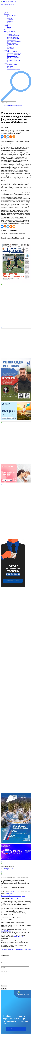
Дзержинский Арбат (13, 57)
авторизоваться (5, 235)
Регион (9, 24)
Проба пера (10, 48)
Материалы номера (9, 31)
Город (9, 22)
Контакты (10, 66)
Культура (9, 18)
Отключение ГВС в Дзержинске (13, 105)
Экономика (10, 19)
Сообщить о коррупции (13, 69)
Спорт (9, 16)
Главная (6, 12)
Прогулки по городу (13, 45)
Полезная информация (13, 60)
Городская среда (11, 40)
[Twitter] (7, 136)
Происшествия (11, 15)
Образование (11, 47)
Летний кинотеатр (12, 59)
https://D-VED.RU (16, 898)
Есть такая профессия (13, 38)
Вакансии (10, 61)
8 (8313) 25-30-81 (14, 891)
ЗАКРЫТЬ (3, 988)
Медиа (6, 25)
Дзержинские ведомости (7, 4)
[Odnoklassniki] (5, 136)
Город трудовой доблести (14, 41)
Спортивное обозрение (13, 32)
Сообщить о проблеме (16, 1029)
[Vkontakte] (2, 136)
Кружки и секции (12, 56)
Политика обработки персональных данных (13, 896)
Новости (6, 14)
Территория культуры (13, 35)
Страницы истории (12, 44)
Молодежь (10, 21)
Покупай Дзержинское (13, 54)
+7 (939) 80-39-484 (8, 869)
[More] (14, 136)
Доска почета (11, 34)
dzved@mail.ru (9, 893)
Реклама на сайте (12, 64)
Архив (9, 67)
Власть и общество (12, 37)
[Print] (10, 136)
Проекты (6, 50)
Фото (8, 28)
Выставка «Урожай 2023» (14, 53)
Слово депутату (11, 43)
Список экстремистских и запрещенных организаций (16, 949)
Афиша (6, 30)
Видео (9, 27)
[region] (16, 690)
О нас (5, 63)
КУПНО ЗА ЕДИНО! (13, 51)
